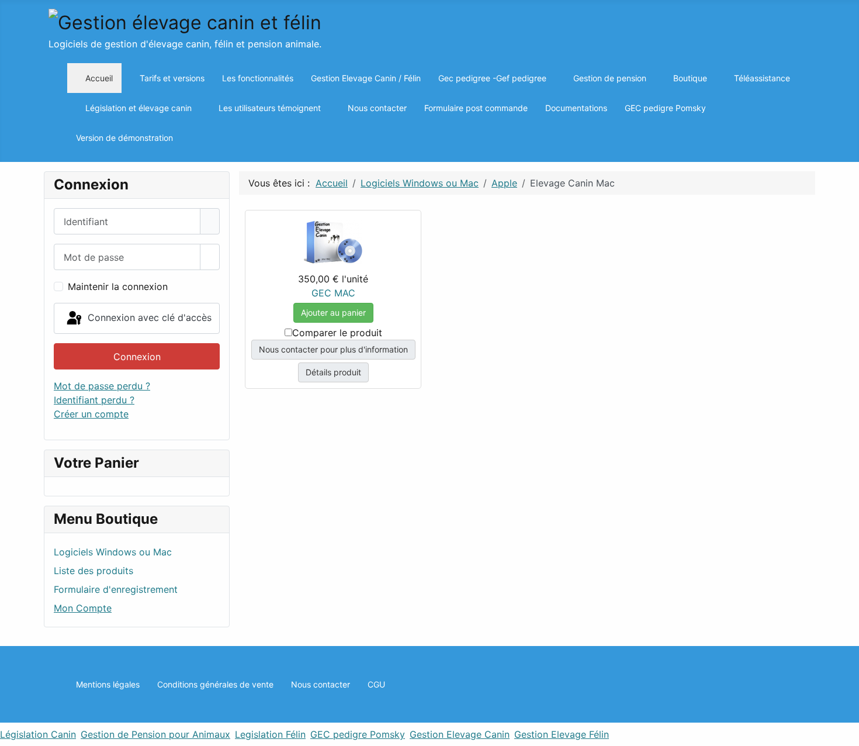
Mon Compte (83, 608)
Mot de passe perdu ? (102, 386)
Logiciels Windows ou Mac (113, 552)
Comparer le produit (337, 333)
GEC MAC (333, 293)
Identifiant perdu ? (94, 400)
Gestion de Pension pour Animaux (155, 734)
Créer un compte (91, 414)
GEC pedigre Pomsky (357, 734)
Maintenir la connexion (118, 286)
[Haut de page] (844, 731)
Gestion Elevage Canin (460, 734)
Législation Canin (38, 734)
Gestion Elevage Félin (561, 734)
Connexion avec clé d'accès (148, 317)
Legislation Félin (270, 734)
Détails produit (333, 372)
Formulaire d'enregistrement (116, 589)
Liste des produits (93, 570)
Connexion (137, 356)
